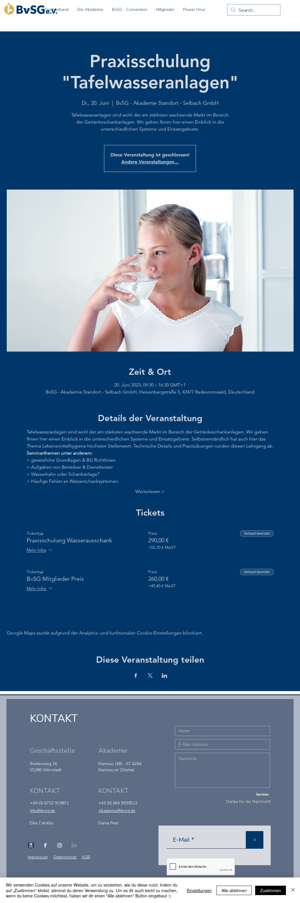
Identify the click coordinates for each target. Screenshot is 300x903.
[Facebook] (45, 845)
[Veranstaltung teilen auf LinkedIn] (164, 675)
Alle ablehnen (234, 890)
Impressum (38, 857)
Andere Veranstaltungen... (150, 162)
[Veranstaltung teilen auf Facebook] (136, 675)
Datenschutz (65, 857)
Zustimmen (270, 890)
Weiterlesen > (150, 491)
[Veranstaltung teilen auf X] (150, 675)
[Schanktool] (31, 845)
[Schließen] (292, 890)
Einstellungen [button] (199, 890)
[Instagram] (60, 845)
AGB (85, 857)
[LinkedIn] (74, 845)
